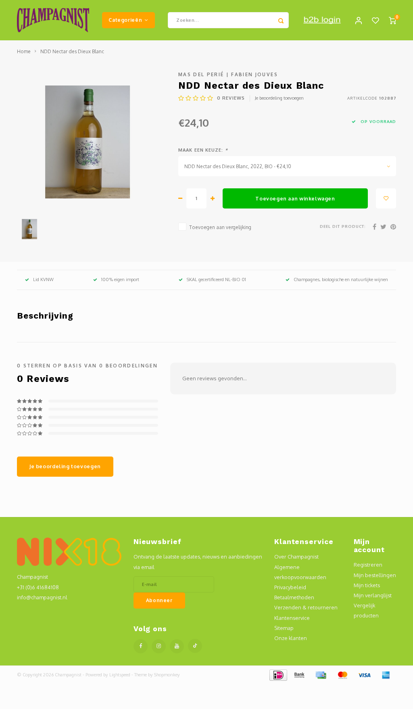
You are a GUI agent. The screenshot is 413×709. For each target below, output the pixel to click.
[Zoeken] (281, 20)
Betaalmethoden (294, 597)
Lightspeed (119, 675)
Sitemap (284, 628)
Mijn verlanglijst (373, 595)
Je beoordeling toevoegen (279, 98)
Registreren (368, 564)
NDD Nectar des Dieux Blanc (72, 51)
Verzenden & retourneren (306, 607)
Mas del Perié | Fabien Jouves (228, 74)
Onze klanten (290, 638)
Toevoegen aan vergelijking (220, 227)
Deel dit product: (343, 226)
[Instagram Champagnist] (159, 646)
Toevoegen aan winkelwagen (295, 198)
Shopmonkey (167, 675)
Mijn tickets (367, 585)
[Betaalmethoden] (277, 674)
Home (24, 51)
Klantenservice (292, 618)
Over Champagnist (296, 556)
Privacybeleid (290, 587)
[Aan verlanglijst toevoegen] (386, 198)
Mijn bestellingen (375, 575)
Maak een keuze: (203, 150)
